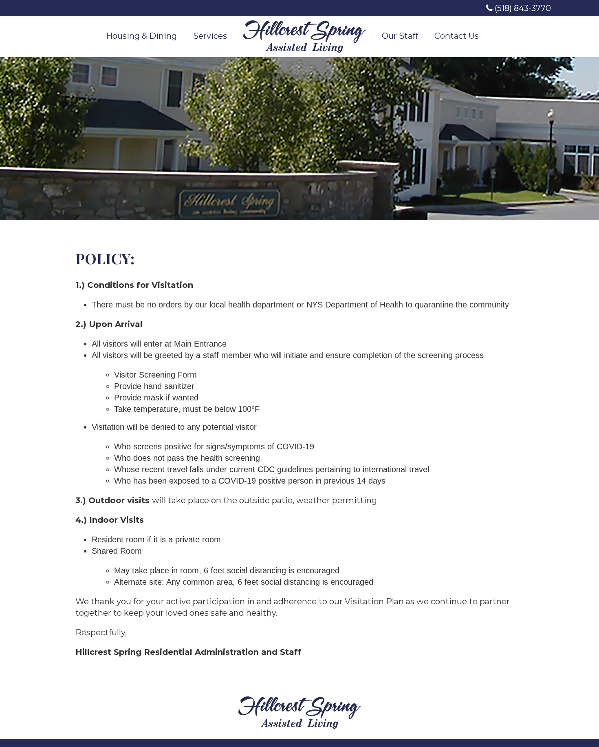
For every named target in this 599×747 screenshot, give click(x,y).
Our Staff (400, 36)
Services (210, 36)
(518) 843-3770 (522, 8)
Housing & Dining (141, 36)
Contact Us (456, 36)
